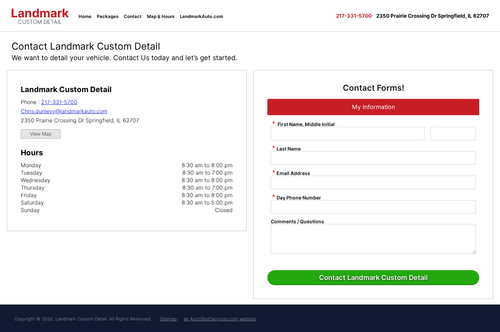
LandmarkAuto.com (201, 16)
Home (85, 16)
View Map (40, 134)
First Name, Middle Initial (306, 124)
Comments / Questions (297, 221)
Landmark (40, 15)
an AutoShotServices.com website (220, 318)
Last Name (289, 148)
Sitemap (168, 318)
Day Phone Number (299, 197)
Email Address (293, 173)
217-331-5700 (59, 102)
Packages (107, 16)
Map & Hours (160, 16)
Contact (132, 16)
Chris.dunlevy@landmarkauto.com (64, 111)
